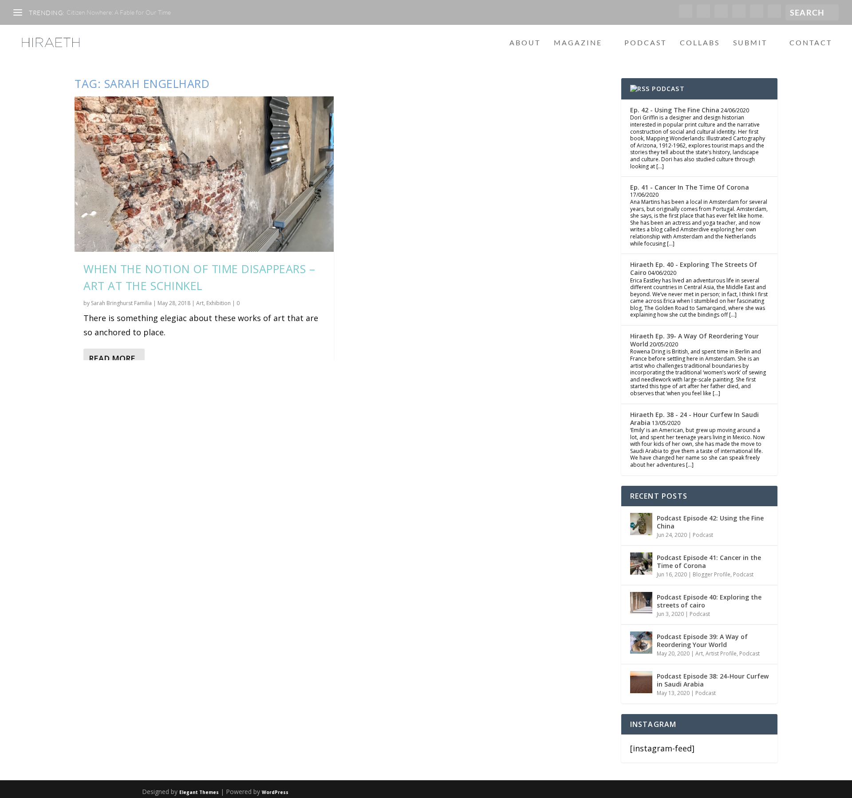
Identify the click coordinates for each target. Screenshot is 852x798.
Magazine (578, 43)
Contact (810, 43)
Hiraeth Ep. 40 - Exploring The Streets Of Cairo (693, 268)
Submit (750, 43)
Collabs (700, 43)
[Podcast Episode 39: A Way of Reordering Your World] (641, 642)
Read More (112, 358)
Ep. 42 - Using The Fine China (674, 110)
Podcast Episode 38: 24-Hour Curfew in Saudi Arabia (713, 680)
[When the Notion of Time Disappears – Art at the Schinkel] (204, 174)
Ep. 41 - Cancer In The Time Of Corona (689, 187)
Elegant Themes (199, 792)
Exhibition (218, 303)
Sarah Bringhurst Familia (121, 303)
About (524, 43)
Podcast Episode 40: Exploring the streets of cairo (709, 601)
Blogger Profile (711, 574)
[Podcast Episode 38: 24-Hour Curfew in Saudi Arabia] (641, 682)
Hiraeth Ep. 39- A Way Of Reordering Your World (694, 340)
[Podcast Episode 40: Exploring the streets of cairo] (641, 603)
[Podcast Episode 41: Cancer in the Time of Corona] (641, 563)
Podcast (645, 43)
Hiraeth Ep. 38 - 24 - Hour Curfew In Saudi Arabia (694, 418)
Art (200, 303)
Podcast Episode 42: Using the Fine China (710, 522)
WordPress (275, 792)
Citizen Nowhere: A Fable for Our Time (119, 12)
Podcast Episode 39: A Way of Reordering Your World (702, 640)
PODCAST (668, 88)
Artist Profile (721, 653)
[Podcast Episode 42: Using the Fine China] (641, 524)
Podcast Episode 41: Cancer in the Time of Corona (709, 561)
